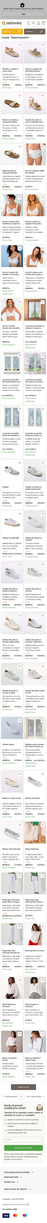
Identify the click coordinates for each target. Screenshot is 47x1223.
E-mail (8, 1139)
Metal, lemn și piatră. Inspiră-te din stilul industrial (23, 9)
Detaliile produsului (20, 89)
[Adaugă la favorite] (20, 45)
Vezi (23, 14)
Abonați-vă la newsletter (23, 1148)
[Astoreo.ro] (12, 23)
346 (28, 1096)
